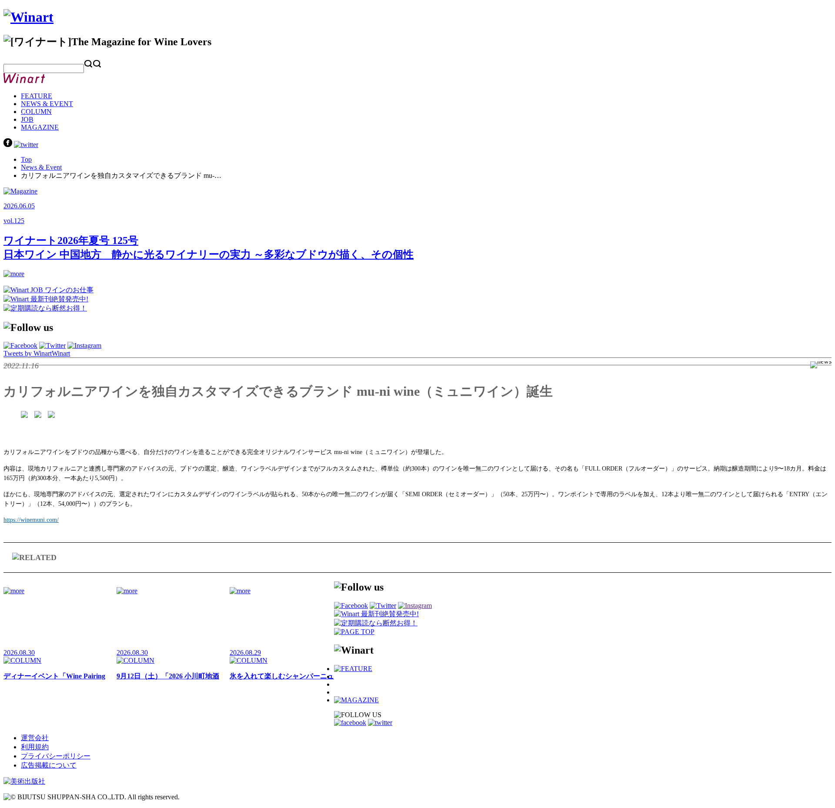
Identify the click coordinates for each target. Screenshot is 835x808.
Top (26, 159)
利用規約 (35, 747)
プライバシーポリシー (55, 756)
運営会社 (35, 737)
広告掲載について (49, 765)
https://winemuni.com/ (31, 520)
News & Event (41, 167)
